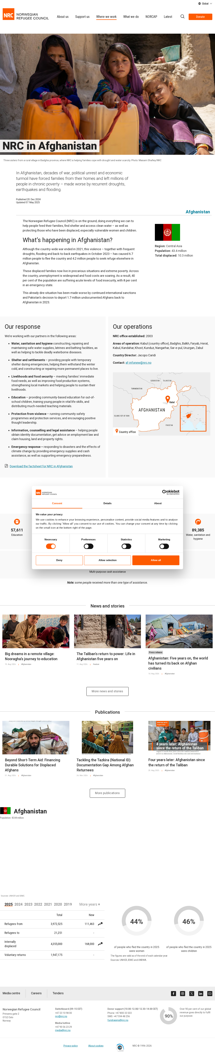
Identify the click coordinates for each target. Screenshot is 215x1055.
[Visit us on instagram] (182, 993)
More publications (107, 793)
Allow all (156, 560)
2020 (58, 904)
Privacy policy (70, 1045)
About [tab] (158, 503)
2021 (48, 904)
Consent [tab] (57, 503)
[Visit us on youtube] (209, 993)
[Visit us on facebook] (173, 993)
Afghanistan (198, 211)
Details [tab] (107, 503)
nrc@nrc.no (61, 1016)
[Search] (182, 17)
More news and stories (107, 691)
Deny (59, 560)
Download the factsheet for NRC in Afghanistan (41, 466)
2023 (28, 904)
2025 (9, 904)
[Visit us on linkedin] (200, 993)
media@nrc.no (63, 1030)
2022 (38, 904)
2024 (18, 904)
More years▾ (89, 904)
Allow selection (108, 560)
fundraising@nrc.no (118, 1020)
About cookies (95, 1045)
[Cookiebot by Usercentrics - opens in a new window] (164, 492)
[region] (107, 860)
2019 (68, 904)
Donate (200, 17)
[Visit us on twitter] (191, 993)
